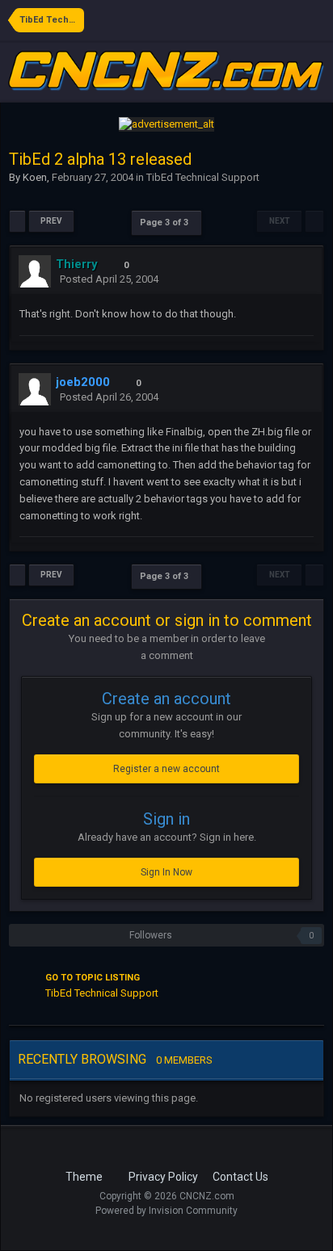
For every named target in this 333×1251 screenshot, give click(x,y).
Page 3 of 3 (166, 222)
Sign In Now (166, 872)
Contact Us (240, 1176)
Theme (85, 1176)
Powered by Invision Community (166, 1210)
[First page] (17, 221)
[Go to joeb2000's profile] (35, 389)
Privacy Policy (163, 1176)
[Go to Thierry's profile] (35, 271)
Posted (109, 279)
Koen (35, 177)
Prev (51, 220)
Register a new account (166, 769)
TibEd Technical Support (202, 177)
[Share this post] (305, 279)
